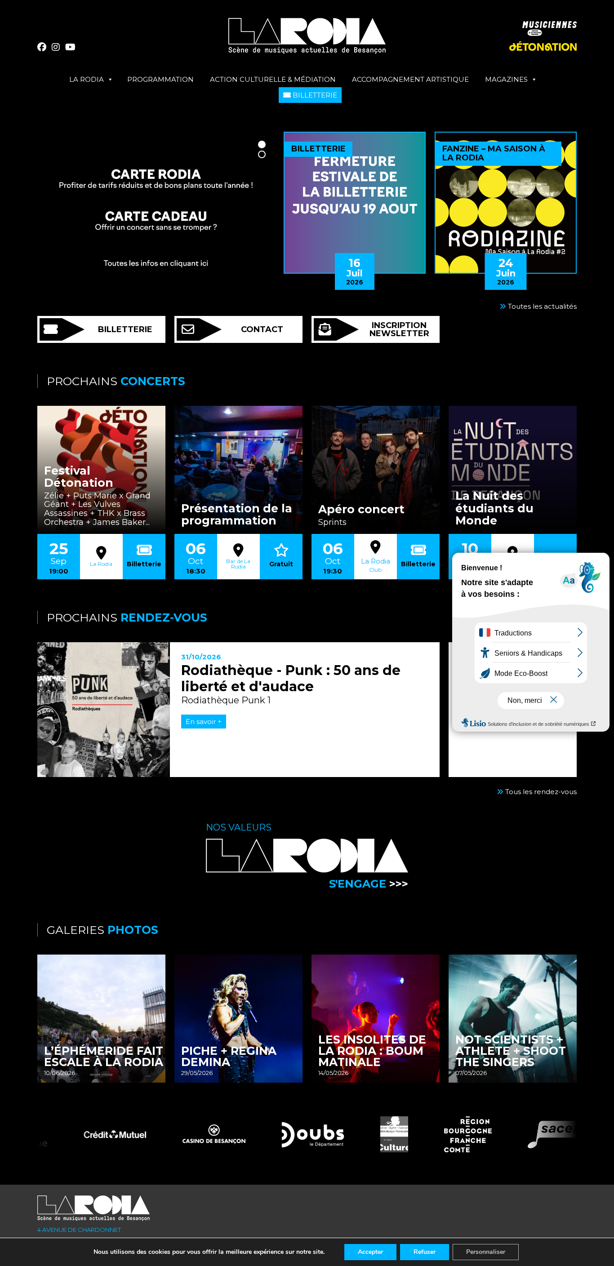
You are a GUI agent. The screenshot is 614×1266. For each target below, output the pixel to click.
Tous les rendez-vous (540, 791)
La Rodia (86, 79)
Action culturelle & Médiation (273, 79)
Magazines (506, 79)
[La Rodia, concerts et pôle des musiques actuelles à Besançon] (307, 39)
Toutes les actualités (541, 306)
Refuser (425, 1252)
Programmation (160, 79)
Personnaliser (485, 1252)
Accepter (370, 1252)
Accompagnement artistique (410, 79)
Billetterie (314, 95)
